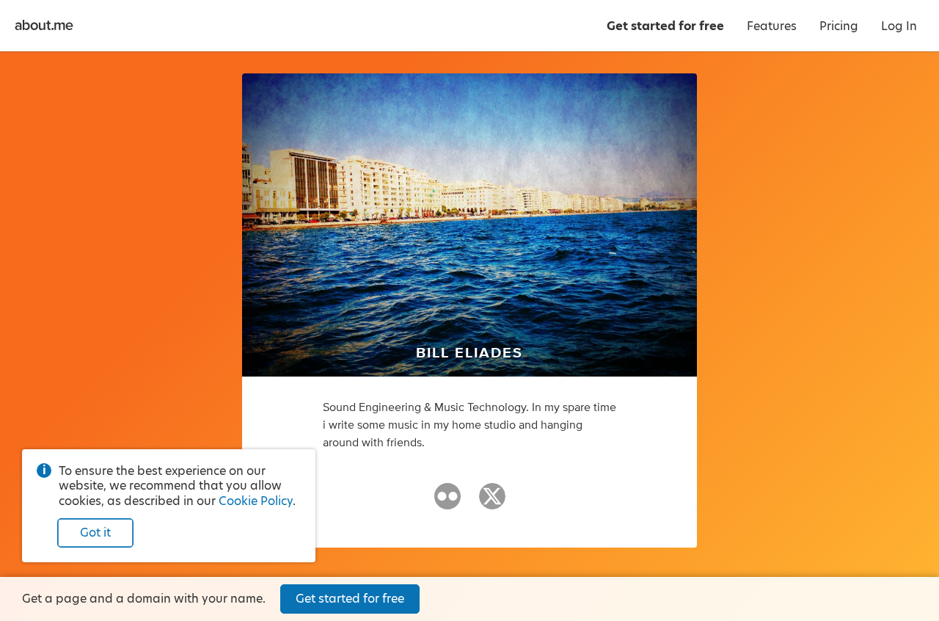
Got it (95, 532)
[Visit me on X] (492, 503)
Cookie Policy (256, 501)
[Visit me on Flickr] (447, 503)
